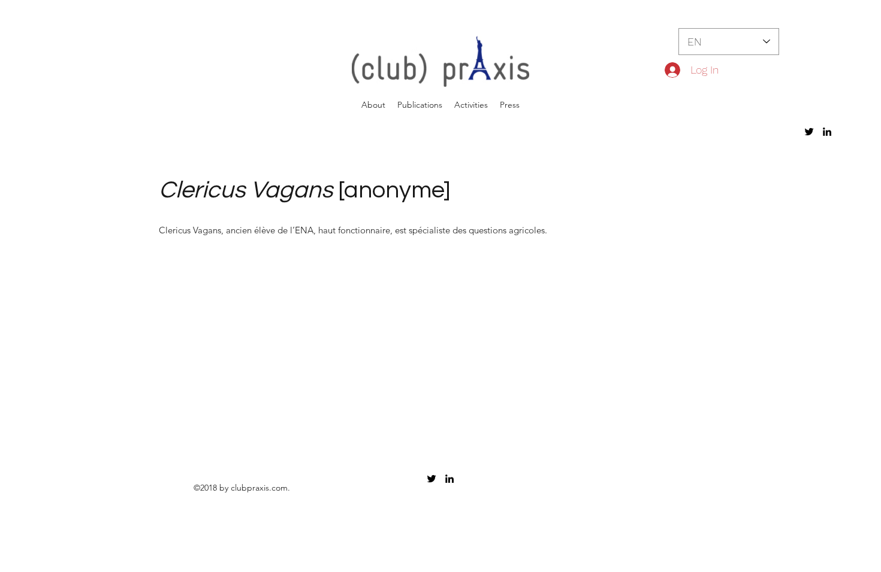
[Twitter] (809, 132)
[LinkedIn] (827, 132)
